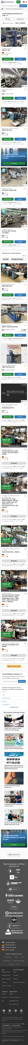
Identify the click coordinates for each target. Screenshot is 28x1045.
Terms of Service (14, 1040)
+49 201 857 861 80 (10, 947)
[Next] (25, 37)
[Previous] (2, 37)
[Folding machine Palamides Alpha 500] (14, 177)
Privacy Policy (5, 1040)
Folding (4, 701)
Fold (3, 695)
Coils (18, 964)
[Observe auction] (25, 449)
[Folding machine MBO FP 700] (14, 37)
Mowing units (7, 960)
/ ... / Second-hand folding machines (13, 9)
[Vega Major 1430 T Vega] (14, 78)
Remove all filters (9, 23)
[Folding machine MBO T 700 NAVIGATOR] (14, 313)
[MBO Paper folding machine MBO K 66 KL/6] (14, 117)
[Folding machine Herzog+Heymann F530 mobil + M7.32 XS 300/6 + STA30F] (14, 435)
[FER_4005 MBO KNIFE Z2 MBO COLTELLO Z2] (14, 354)
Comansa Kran (8, 957)
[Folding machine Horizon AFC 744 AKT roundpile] (14, 218)
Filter (8, 19)
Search (24, 6)
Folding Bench (6, 704)
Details (14, 463)
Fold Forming (6, 698)
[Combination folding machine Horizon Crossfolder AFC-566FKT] (14, 629)
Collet (22, 957)
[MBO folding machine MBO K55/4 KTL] (14, 273)
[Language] (24, 1)
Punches (5, 259)
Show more (14, 707)
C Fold (4, 692)
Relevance (20, 19)
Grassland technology (18, 960)
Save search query (14, 666)
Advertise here (14, 855)
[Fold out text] (14, 66)
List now (13, 163)
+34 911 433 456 (9, 950)
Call (21, 59)
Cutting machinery (17, 259)
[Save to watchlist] (25, 49)
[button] (26, 1)
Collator (16, 957)
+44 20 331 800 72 (10, 942)
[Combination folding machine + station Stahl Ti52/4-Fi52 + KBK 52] (14, 535)
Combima (11, 964)
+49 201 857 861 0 (10, 945)
